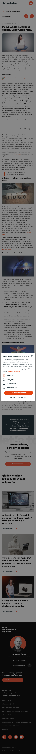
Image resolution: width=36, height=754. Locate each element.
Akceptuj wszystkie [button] (19, 393)
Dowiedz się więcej (14, 371)
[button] (18, 397)
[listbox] (32, 356)
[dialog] (18, 377)
